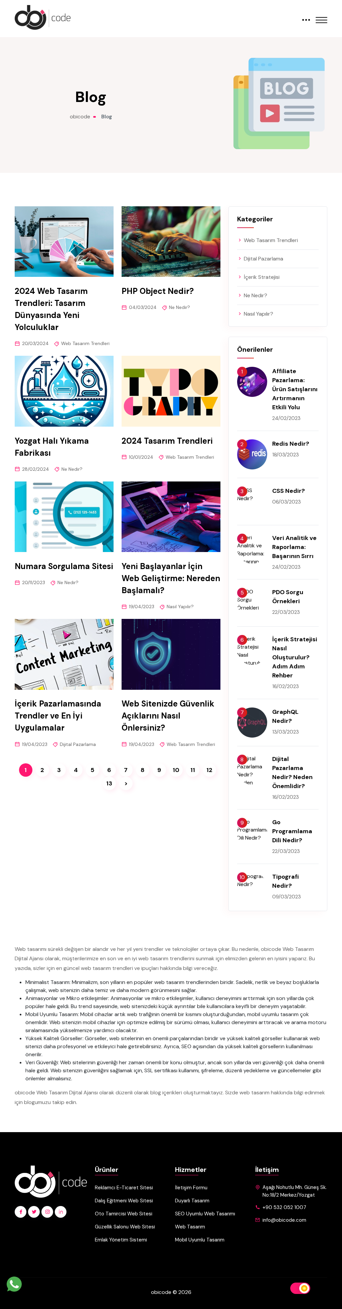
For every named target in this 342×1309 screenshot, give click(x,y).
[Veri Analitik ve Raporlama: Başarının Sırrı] (252, 549)
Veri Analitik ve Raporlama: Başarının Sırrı (294, 547)
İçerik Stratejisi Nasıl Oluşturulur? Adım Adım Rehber (294, 657)
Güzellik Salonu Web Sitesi (125, 1226)
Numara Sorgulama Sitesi (64, 566)
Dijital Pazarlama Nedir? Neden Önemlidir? (292, 772)
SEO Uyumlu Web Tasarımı (205, 1213)
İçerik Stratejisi (261, 277)
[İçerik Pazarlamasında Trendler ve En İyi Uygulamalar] (64, 654)
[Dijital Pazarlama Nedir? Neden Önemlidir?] (252, 770)
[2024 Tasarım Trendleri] (171, 391)
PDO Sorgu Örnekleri (287, 596)
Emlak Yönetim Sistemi (121, 1239)
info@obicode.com (284, 1220)
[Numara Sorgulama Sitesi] (64, 516)
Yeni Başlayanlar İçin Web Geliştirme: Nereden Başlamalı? (171, 578)
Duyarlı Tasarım (192, 1200)
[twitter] (34, 1212)
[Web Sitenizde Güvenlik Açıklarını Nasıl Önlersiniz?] (171, 654)
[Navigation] (321, 15)
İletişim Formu (191, 1187)
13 (109, 783)
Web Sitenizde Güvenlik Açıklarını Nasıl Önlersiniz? (168, 716)
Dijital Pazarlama (78, 744)
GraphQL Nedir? (285, 716)
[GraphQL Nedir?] (252, 722)
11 (192, 770)
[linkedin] (60, 1212)
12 (209, 770)
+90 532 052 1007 (284, 1207)
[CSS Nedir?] (252, 501)
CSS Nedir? (288, 491)
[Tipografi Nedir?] (252, 887)
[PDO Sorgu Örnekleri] (252, 603)
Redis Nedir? (290, 444)
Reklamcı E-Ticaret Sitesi (124, 1187)
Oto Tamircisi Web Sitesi (123, 1213)
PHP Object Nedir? (158, 291)
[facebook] (20, 1212)
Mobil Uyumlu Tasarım (199, 1239)
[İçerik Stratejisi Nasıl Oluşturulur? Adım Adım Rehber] (252, 650)
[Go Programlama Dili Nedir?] (252, 833)
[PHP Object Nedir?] (171, 241)
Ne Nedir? (179, 307)
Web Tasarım (190, 1226)
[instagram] (47, 1212)
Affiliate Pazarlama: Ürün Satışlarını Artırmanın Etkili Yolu (295, 389)
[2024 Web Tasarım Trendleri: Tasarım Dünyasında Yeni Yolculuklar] (64, 241)
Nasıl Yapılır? (180, 607)
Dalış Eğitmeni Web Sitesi (124, 1200)
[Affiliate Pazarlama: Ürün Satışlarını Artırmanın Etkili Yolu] (252, 382)
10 (176, 770)
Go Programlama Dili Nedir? (292, 831)
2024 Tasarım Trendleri (167, 441)
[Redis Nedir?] (252, 454)
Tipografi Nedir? (285, 881)
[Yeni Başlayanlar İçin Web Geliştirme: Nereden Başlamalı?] (171, 516)
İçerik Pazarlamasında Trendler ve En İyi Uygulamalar (58, 716)
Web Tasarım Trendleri (85, 343)
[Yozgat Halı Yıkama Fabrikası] (64, 391)
